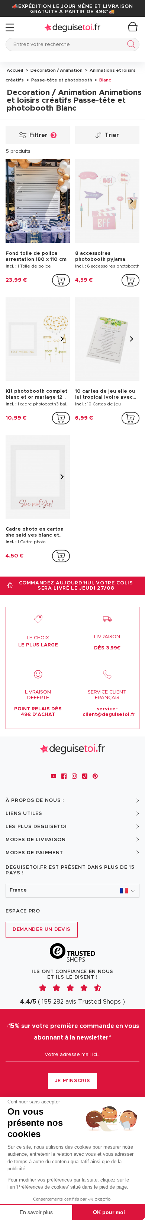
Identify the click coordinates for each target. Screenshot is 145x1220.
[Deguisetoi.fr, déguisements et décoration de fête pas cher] (72, 27)
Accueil (15, 70)
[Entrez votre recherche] (129, 45)
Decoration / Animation (56, 70)
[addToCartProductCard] (61, 280)
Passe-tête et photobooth (61, 80)
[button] (72, 891)
